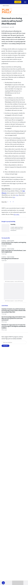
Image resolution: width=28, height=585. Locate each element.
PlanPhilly (13, 224)
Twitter (10, 201)
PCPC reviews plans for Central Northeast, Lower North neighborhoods (14, 251)
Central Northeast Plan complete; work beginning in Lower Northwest (14, 243)
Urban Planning (6, 5)
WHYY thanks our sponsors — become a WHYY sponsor (14, 281)
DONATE (18, 2)
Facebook (7, 201)
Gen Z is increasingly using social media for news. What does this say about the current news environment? (14, 318)
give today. (16, 214)
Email (13, 201)
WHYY (5, 2)
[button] (3, 582)
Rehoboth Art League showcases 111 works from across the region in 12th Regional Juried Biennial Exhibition (13, 326)
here (17, 195)
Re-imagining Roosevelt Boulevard (10, 258)
